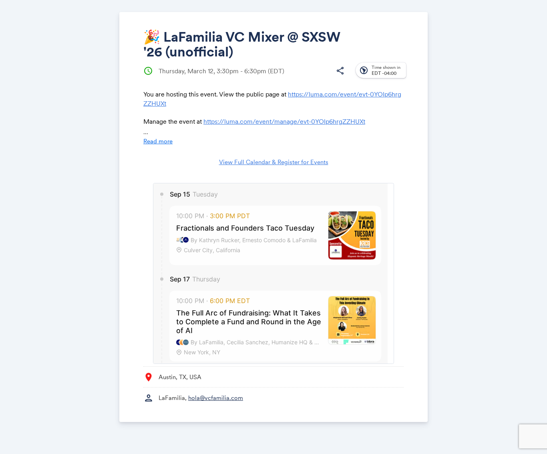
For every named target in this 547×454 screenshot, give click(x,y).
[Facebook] (278, 77)
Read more (158, 141)
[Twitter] (293, 77)
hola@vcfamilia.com (215, 398)
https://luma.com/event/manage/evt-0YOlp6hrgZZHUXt (284, 121)
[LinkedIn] (309, 77)
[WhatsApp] (324, 77)
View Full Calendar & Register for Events (273, 162)
